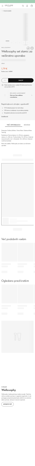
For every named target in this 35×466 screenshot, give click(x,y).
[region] (17, 29)
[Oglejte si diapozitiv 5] (23, 42)
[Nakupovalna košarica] (32, 6)
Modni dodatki (7, 11)
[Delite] (28, 48)
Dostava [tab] (27, 125)
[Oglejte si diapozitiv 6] (27, 42)
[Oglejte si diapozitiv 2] (11, 42)
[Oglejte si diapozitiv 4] (19, 42)
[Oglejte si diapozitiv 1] (7, 42)
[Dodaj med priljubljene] (32, 48)
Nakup (21, 80)
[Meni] (2, 6)
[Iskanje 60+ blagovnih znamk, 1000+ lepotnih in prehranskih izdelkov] (23, 5)
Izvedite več (4, 116)
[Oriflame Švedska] (8, 5)
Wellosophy (5, 47)
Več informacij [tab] (13, 125)
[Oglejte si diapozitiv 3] (15, 42)
